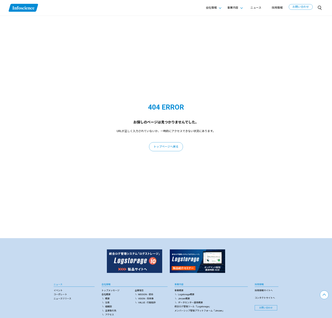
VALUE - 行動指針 (147, 302)
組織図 (108, 306)
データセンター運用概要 (190, 302)
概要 (107, 298)
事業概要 (178, 290)
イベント (58, 290)
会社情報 (106, 284)
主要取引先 (110, 310)
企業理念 (139, 290)
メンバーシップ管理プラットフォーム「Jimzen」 (199, 310)
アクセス (109, 314)
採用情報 (277, 7)
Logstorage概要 (186, 294)
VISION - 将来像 (146, 298)
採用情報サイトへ (264, 290)
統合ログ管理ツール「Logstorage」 (192, 306)
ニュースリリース (62, 298)
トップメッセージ (110, 290)
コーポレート (60, 294)
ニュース (255, 7)
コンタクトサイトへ (265, 298)
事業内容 (178, 284)
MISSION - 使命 (145, 294)
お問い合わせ (300, 6)
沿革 (107, 302)
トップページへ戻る (166, 146)
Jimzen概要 (184, 298)
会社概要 (106, 294)
